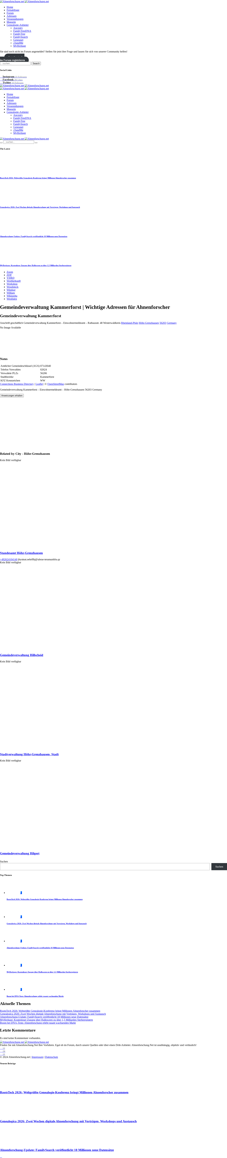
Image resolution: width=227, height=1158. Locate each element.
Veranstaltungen (15, 19)
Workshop (12, 283)
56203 (163, 322)
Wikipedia (12, 295)
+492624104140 (8, 559)
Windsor (11, 289)
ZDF (9, 275)
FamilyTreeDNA (22, 31)
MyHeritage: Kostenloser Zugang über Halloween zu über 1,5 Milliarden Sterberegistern (35, 265)
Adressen (11, 16)
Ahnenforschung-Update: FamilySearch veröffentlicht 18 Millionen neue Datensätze (33, 236)
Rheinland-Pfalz (129, 322)
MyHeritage (19, 45)
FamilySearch (20, 37)
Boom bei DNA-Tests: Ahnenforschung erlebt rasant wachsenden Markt (35, 996)
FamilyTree (19, 34)
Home (10, 7)
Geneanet (18, 40)
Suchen (4, 861)
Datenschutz (51, 1057)
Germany (172, 322)
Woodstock (12, 286)
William (11, 292)
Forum (10, 13)
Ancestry (18, 28)
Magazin (11, 22)
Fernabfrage (13, 10)
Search (36, 63)
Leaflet (39, 384)
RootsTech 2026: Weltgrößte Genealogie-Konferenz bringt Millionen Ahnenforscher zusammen (38, 178)
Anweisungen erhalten (11, 395)
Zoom (10, 272)
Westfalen (12, 298)
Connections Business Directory (17, 384)
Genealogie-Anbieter (18, 25)
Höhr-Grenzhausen (149, 322)
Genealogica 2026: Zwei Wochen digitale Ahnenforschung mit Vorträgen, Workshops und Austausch (40, 207)
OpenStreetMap (55, 384)
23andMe (18, 42)
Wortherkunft (14, 281)
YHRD (10, 278)
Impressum (37, 1057)
